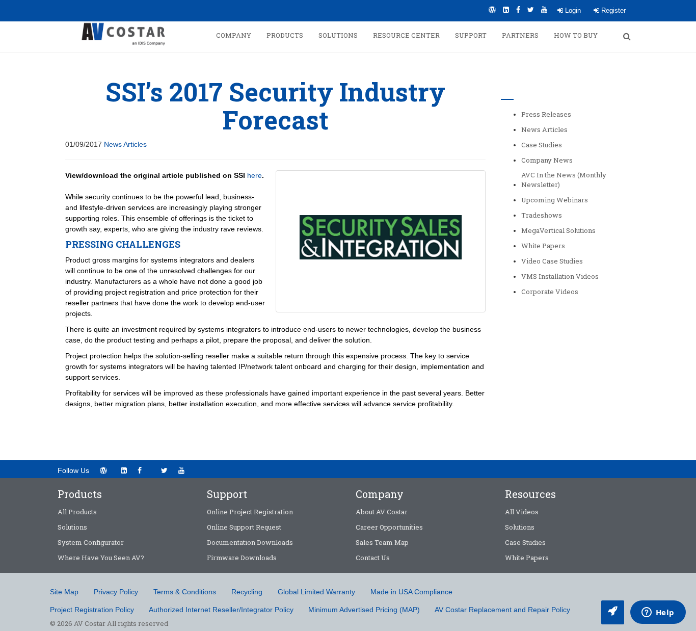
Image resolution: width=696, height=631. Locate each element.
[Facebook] (518, 9)
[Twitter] (530, 10)
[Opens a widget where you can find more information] (658, 613)
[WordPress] (492, 10)
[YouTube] (544, 9)
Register (612, 10)
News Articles (125, 144)
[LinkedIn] (506, 10)
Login (572, 10)
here (254, 175)
